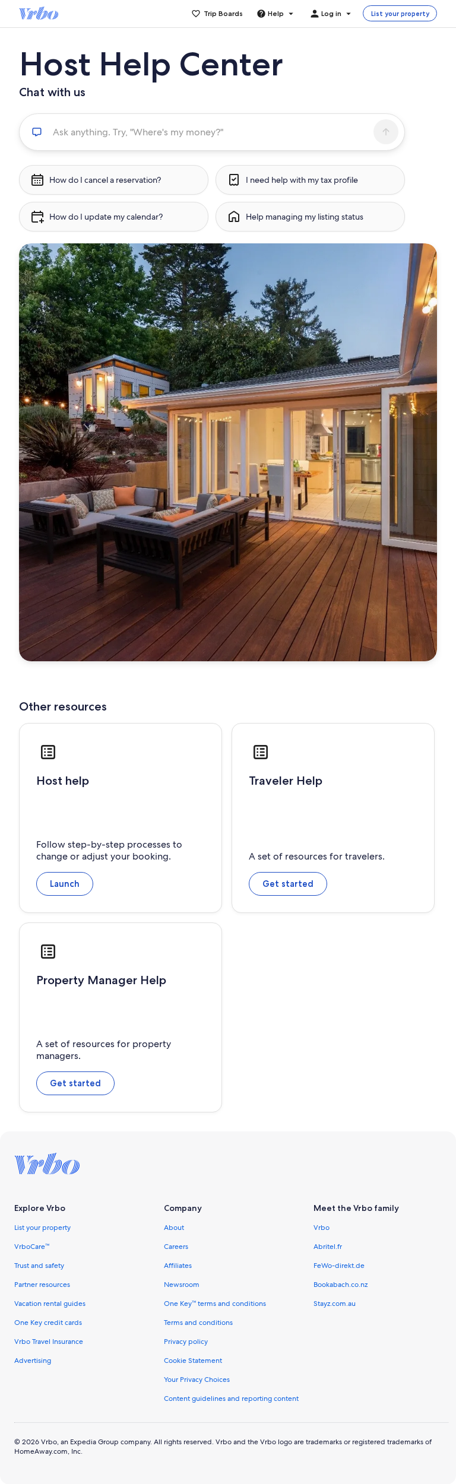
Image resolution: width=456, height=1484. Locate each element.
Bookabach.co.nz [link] (341, 1284)
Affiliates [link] (178, 1265)
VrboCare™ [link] (31, 1246)
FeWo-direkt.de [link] (339, 1265)
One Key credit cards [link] (48, 1322)
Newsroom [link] (182, 1284)
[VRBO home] (38, 14)
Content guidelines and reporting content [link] (231, 1398)
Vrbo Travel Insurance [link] (48, 1341)
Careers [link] (176, 1246)
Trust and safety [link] (39, 1265)
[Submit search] (385, 131)
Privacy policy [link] (186, 1341)
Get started (288, 884)
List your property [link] (42, 1227)
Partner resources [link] (42, 1284)
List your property (400, 13)
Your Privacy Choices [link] (197, 1379)
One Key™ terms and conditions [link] (215, 1303)
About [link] (174, 1227)
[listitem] (113, 180)
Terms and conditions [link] (198, 1322)
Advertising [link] (32, 1360)
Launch (65, 884)
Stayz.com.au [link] (335, 1303)
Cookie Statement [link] (193, 1360)
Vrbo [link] (322, 1227)
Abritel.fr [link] (328, 1246)
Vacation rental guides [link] (50, 1303)
